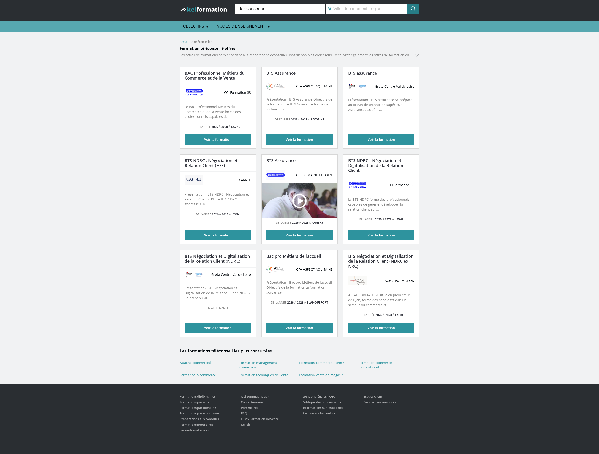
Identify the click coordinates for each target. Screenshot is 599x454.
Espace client (373, 396)
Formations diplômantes (197, 396)
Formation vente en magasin (321, 375)
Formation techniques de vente (263, 375)
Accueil (184, 42)
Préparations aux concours (199, 419)
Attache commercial (195, 362)
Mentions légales (314, 396)
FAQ (244, 413)
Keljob (245, 424)
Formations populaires (196, 424)
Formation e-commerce (198, 375)
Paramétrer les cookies (319, 413)
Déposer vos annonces (380, 402)
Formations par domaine (198, 408)
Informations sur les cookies (322, 408)
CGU (332, 396)
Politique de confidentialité (321, 402)
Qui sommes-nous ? (255, 396)
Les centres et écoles (194, 430)
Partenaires (249, 408)
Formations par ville (194, 402)
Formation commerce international (375, 364)
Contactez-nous (252, 402)
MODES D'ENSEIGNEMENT (241, 26)
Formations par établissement (201, 413)
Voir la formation (299, 139)
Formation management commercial (258, 364)
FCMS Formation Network (259, 419)
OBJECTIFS (193, 26)
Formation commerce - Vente (321, 362)
